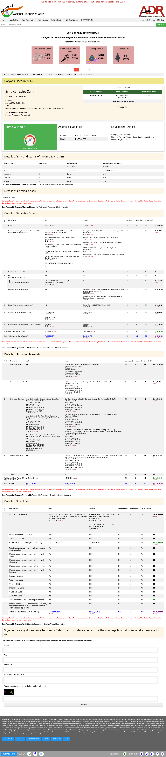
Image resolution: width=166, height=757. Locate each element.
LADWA (49, 74)
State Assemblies (28, 20)
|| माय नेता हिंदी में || (87, 20)
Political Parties (56, 20)
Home (4, 20)
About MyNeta (158, 20)
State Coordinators (33, 739)
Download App (116, 754)
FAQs (66, 739)
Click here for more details (123, 101)
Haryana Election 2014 (19, 74)
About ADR (146, 20)
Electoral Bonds (72, 20)
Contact (46, 739)
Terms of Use (57, 739)
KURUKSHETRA (37, 74)
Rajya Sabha (43, 20)
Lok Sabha (14, 20)
